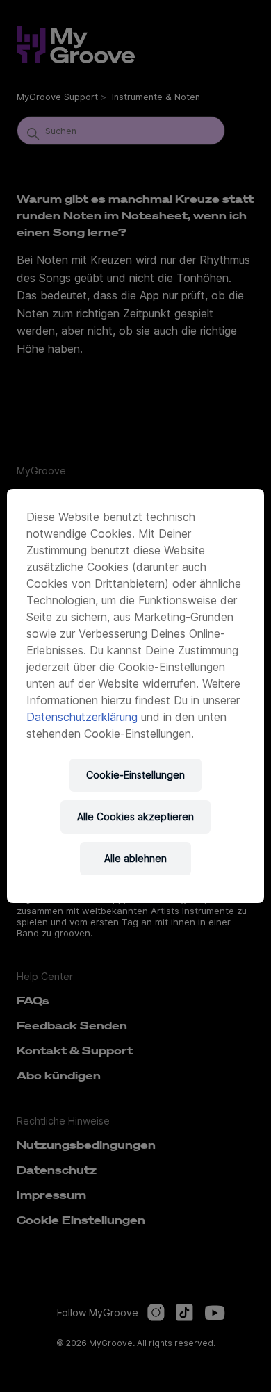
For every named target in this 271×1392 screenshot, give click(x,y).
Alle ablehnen (135, 858)
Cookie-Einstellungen (135, 775)
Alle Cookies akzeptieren (135, 816)
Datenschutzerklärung (83, 717)
